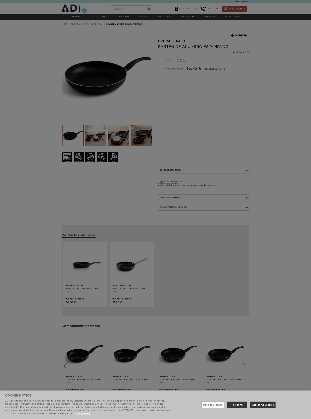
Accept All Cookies (263, 405)
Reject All (237, 405)
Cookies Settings (212, 405)
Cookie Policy (82, 414)
